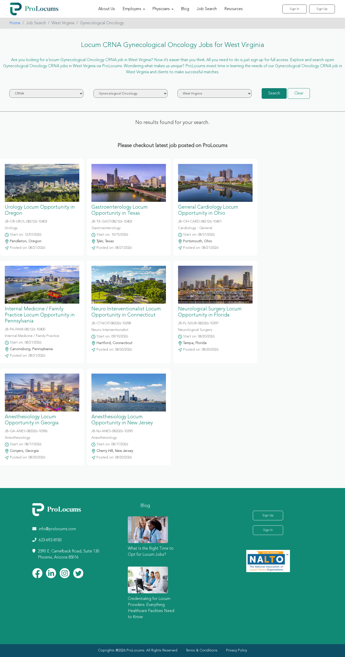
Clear (298, 93)
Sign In (294, 9)
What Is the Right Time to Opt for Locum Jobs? (151, 552)
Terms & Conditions (201, 650)
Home (14, 23)
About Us (106, 9)
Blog (185, 9)
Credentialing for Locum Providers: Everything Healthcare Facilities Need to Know (151, 608)
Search (274, 93)
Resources (233, 9)
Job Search (207, 9)
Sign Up (322, 9)
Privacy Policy (236, 650)
